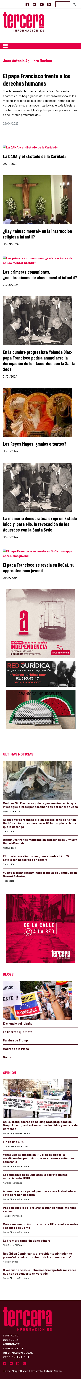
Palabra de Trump (15, 1040)
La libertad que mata (17, 1032)
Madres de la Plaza (16, 1048)
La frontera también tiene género (27, 1240)
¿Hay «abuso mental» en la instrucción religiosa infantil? (37, 233)
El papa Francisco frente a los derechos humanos (36, 79)
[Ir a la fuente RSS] (49, 4)
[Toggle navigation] (5, 46)
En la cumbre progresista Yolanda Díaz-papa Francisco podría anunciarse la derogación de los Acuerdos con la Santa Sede (39, 360)
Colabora (10, 1339)
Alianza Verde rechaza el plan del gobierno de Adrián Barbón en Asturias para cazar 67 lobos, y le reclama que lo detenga (39, 823)
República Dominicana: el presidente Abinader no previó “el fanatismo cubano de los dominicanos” (37, 1255)
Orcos (7, 1057)
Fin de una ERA (13, 1141)
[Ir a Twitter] (34, 4)
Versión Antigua (16, 1356)
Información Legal (18, 1352)
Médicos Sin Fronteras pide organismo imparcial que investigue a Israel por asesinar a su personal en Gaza (40, 804)
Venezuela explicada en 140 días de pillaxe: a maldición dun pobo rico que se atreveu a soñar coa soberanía (39, 1158)
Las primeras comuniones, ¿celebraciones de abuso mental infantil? (40, 274)
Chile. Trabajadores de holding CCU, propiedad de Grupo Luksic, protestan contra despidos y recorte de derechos (40, 1125)
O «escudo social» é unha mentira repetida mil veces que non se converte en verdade (39, 1271)
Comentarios (13, 1348)
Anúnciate (11, 1343)
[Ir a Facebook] (27, 4)
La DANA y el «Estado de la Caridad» (34, 156)
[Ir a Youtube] (42, 4)
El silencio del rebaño (17, 1023)
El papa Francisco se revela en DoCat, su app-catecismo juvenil (39, 567)
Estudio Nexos (53, 1371)
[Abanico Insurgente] (40, 717)
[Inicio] (23, 21)
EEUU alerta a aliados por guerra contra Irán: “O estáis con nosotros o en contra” (36, 857)
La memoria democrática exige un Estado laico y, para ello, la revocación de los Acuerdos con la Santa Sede (40, 523)
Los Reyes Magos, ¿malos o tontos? (34, 444)
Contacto (11, 1335)
